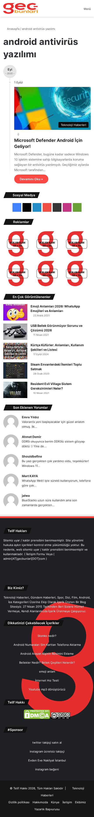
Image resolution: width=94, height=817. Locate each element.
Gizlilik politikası (19, 802)
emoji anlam (47, 671)
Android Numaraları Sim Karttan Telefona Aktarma (47, 644)
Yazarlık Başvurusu (47, 809)
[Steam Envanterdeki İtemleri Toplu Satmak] (15, 370)
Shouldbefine (32, 456)
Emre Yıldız (30, 417)
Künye (55, 802)
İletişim (67, 802)
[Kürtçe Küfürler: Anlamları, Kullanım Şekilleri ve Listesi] (15, 351)
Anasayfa (12, 29)
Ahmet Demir (31, 437)
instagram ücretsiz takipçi (47, 751)
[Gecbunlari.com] (20, 8)
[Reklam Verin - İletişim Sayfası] (17, 244)
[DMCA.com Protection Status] (37, 718)
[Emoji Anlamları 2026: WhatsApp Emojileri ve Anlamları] (15, 312)
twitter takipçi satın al (47, 742)
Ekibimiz (80, 802)
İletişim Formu (35, 554)
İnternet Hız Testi (47, 680)
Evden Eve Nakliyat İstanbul (47, 760)
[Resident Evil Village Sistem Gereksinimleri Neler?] (15, 390)
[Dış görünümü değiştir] (73, 10)
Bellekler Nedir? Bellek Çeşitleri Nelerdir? (47, 662)
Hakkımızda (40, 802)
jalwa (26, 495)
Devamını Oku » (31, 179)
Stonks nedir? (47, 635)
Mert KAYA (30, 476)
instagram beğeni (47, 769)
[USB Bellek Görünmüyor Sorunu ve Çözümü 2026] (15, 332)
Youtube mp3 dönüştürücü (47, 689)
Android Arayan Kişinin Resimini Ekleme (47, 653)
